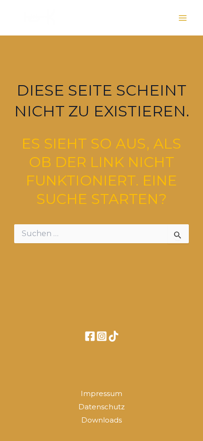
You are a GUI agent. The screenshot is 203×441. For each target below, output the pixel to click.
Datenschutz (101, 406)
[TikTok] (113, 336)
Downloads (101, 419)
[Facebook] (90, 336)
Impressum (101, 393)
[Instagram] (101, 336)
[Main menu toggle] (183, 18)
